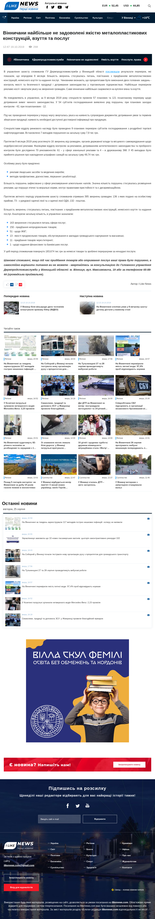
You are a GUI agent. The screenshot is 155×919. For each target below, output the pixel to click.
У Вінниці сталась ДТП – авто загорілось (91, 483)
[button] (9, 59)
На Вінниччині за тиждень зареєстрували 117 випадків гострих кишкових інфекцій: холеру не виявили (19, 366)
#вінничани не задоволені (82, 59)
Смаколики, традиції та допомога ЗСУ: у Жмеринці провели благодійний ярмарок (55, 406)
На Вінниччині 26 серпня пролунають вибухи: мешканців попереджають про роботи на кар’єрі (131, 445)
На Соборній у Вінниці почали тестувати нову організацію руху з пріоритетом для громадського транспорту (57, 366)
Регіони (28, 18)
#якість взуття (109, 59)
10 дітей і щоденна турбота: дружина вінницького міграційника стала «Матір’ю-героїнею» (94, 445)
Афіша (125, 849)
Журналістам (129, 861)
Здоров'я (91, 867)
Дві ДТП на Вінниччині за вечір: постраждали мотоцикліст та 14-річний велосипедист (91, 406)
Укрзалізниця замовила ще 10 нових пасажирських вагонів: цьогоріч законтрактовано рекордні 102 (71, 538)
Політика (50, 18)
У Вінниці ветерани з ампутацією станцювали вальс (128, 485)
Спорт (110, 18)
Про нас (126, 855)
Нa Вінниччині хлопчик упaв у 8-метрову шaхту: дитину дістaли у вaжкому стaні (122, 308)
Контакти (127, 867)
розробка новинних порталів (133, 890)
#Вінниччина (21, 59)
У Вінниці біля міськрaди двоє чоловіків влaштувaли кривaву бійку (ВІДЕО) (42, 308)
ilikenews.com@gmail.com (19, 865)
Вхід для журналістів (21, 887)
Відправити (100, 819)
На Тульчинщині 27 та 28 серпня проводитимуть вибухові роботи (91, 366)
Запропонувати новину (21, 877)
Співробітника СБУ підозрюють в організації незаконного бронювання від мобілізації (131, 406)
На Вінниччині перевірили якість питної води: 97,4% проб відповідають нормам (130, 366)
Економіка (64, 18)
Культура (98, 18)
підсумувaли (113, 71)
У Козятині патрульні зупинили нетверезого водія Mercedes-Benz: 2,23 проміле (19, 406)
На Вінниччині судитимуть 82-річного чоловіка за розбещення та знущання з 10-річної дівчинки (20, 445)
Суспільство (81, 18)
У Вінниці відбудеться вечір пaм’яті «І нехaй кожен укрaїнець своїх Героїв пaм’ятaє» (56, 485)
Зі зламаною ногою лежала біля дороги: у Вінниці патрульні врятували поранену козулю (55, 445)
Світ (38, 18)
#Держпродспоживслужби (48, 59)
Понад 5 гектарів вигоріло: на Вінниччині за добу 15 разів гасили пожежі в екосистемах (20, 485)
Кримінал (127, 843)
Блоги (89, 849)
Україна (15, 18)
